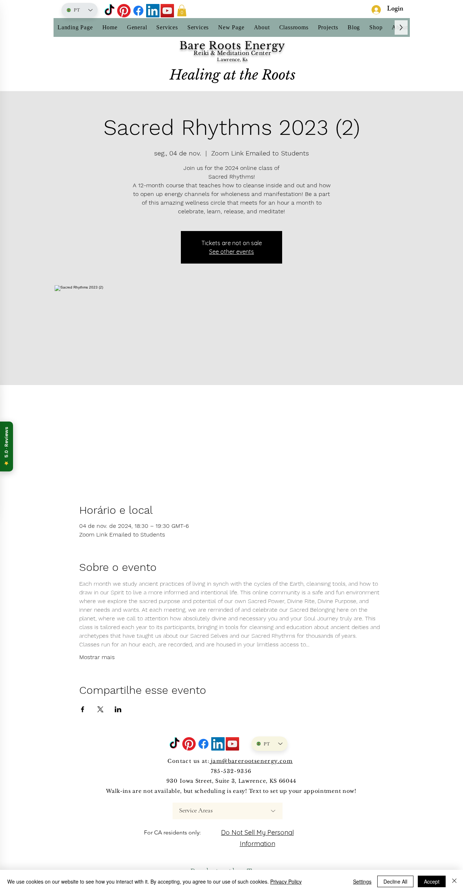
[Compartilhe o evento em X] (100, 709)
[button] (182, 10)
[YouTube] (167, 10)
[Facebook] (138, 10)
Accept (431, 881)
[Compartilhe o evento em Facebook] (82, 709)
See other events (231, 251)
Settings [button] (362, 881)
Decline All (395, 881)
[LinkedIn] (153, 10)
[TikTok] (109, 10)
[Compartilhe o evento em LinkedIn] (118, 709)
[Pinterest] (124, 10)
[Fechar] (454, 881)
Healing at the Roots (233, 75)
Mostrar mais (97, 657)
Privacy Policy (286, 881)
